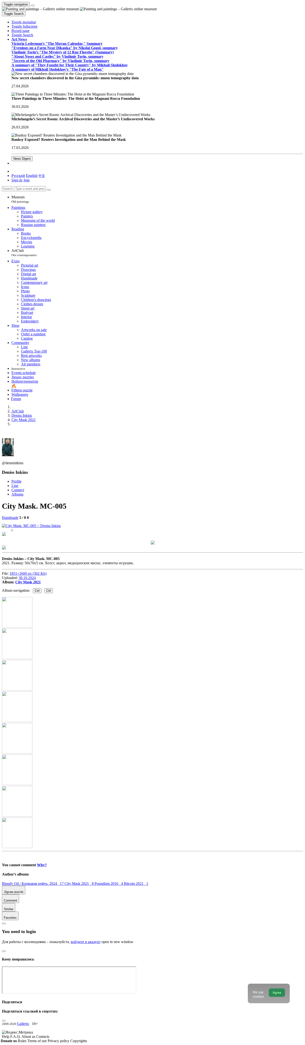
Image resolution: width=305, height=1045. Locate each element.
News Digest (22, 158)
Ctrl (37, 590)
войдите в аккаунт (86, 942)
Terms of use (37, 1041)
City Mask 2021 (28, 582)
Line (14, 486)
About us (28, 1036)
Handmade (10, 518)
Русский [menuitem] (18, 176)
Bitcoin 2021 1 (136, 883)
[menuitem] (41, 176)
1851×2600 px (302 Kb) (28, 573)
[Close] (49, 189)
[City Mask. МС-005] (31, 526)
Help (6, 1036)
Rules (22, 1041)
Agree (277, 992)
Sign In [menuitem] (16, 180)
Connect (17, 490)
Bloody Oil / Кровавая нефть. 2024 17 (33, 883)
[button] (23, 22)
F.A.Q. (15, 1036)
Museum (20, 199)
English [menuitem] (31, 176)
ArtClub (24, 252)
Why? (42, 865)
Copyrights (78, 1041)
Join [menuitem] (26, 180)
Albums (17, 494)
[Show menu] (33, 5)
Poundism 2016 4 (109, 883)
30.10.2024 (27, 578)
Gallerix (23, 1024)
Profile (16, 481)
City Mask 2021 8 (80, 883)
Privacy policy (59, 1041)
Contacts (42, 1036)
